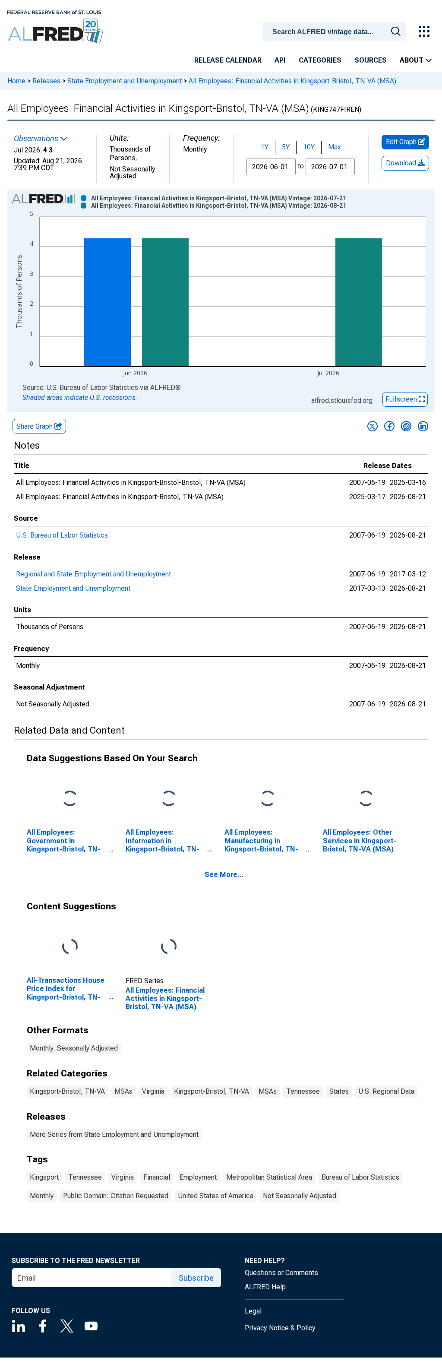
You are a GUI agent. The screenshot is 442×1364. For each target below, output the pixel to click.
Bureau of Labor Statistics (360, 1177)
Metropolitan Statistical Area (269, 1177)
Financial (156, 1177)
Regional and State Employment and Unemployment (93, 574)
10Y (309, 147)
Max (334, 147)
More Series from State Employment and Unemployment (114, 1134)
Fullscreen (402, 399)
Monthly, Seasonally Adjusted (74, 1048)
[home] (56, 31)
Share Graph (35, 426)
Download (402, 163)
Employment (198, 1177)
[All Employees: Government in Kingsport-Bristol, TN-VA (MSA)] (70, 799)
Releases (46, 81)
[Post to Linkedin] (423, 426)
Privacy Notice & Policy (280, 1328)
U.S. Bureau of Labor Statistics (62, 535)
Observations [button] (37, 138)
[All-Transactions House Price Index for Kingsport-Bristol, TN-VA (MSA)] (70, 947)
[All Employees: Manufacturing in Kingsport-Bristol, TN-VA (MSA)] (267, 799)
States (339, 1091)
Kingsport (44, 1177)
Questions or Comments (281, 1273)
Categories (320, 60)
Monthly (42, 1196)
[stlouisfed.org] (54, 11)
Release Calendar (228, 60)
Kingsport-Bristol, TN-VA (67, 1091)
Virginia (153, 1091)
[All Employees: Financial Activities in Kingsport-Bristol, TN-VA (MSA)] (169, 947)
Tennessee (303, 1091)
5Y (286, 147)
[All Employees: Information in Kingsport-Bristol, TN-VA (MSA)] (169, 799)
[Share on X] (372, 426)
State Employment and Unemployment (124, 81)
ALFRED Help (265, 1287)
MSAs (123, 1091)
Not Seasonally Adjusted (299, 1196)
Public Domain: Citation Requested (115, 1196)
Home (16, 81)
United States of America (215, 1196)
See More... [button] (224, 874)
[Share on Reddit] (406, 426)
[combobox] (335, 30)
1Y (264, 147)
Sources (370, 60)
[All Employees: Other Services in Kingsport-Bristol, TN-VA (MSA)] (366, 799)
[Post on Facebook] (389, 426)
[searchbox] (335, 31)
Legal (253, 1311)
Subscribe (196, 1277)
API (280, 60)
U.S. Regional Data (386, 1091)
